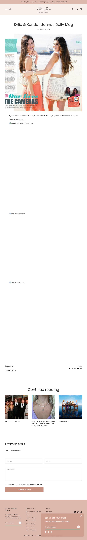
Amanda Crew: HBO (13, 421)
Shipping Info (30, 509)
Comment (10, 469)
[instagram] (48, 532)
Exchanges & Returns (33, 512)
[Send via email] (78, 368)
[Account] (72, 9)
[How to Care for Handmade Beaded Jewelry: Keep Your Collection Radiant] (43, 407)
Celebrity (8, 370)
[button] (81, 368)
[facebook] (45, 532)
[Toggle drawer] (6, 9)
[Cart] (81, 9)
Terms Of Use (31, 527)
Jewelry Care (30, 518)
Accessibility (30, 524)
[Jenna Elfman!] (70, 407)
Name (9, 460)
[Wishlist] (76, 9)
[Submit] (78, 526)
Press (14, 370)
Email (48, 460)
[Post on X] (72, 368)
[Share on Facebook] (69, 368)
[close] (81, 516)
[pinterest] (51, 532)
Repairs (29, 515)
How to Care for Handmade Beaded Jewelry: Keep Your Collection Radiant (43, 423)
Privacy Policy (31, 521)
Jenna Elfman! (65, 421)
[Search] (10, 9)
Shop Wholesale (31, 530)
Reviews (49, 512)
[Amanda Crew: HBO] (16, 407)
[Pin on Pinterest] (75, 368)
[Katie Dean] (43, 9)
